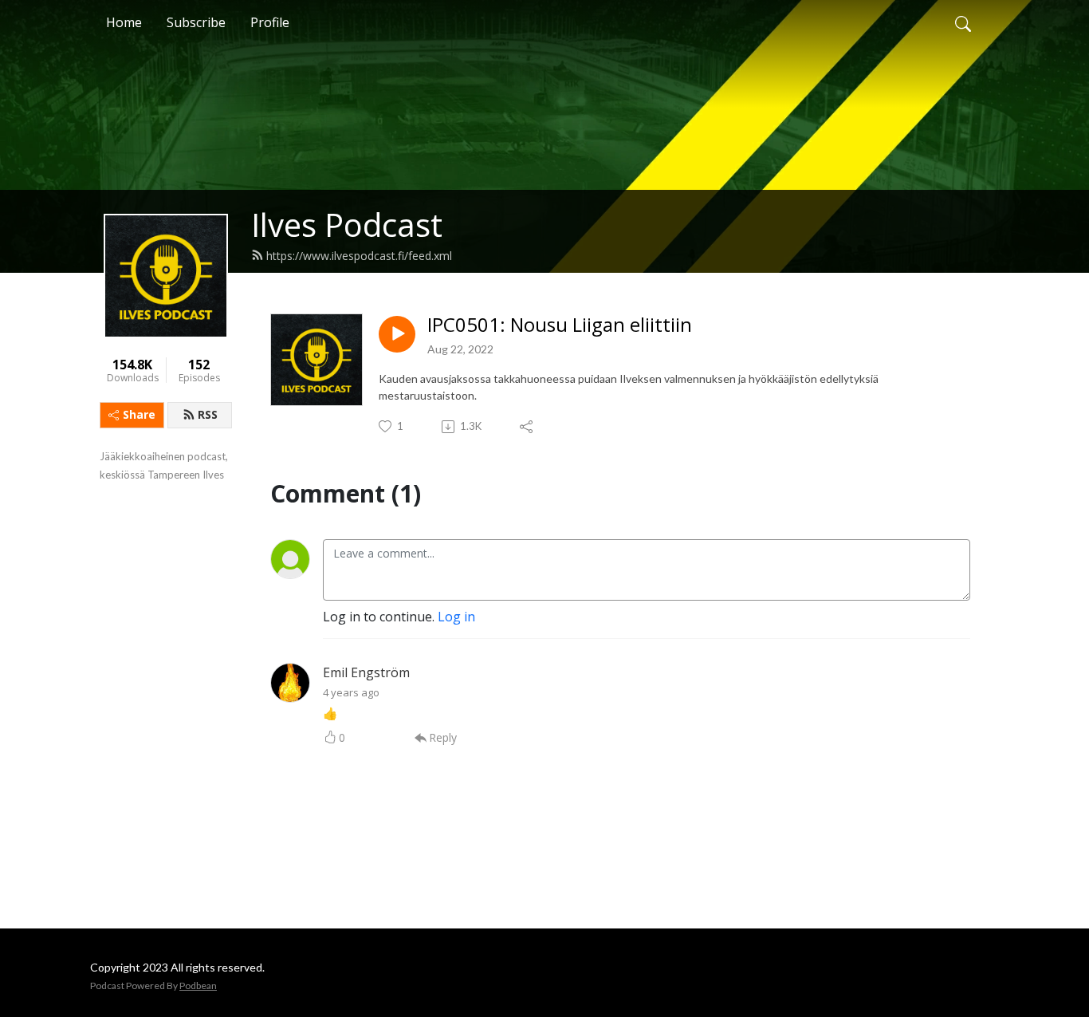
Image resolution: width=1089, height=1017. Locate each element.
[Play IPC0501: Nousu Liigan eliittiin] (397, 334)
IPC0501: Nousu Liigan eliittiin (559, 325)
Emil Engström (366, 672)
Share (139, 414)
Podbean (198, 985)
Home (124, 22)
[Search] (963, 22)
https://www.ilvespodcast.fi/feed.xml (359, 255)
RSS (208, 414)
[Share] (527, 427)
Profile (269, 22)
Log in (456, 616)
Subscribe (196, 22)
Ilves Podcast (346, 224)
